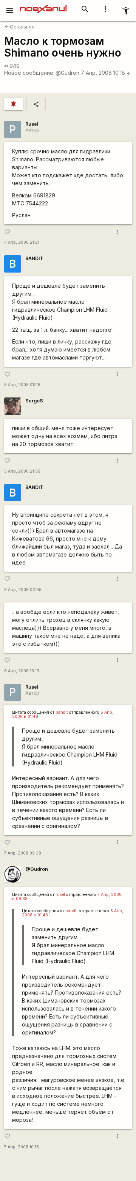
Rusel (31, 124)
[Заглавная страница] (43, 5)
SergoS (34, 401)
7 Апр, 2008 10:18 (106, 72)
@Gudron (67, 72)
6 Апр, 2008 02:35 (23, 589)
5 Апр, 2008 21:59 (22, 471)
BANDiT (34, 258)
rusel (60, 894)
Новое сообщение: (29, 72)
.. (13, 612)
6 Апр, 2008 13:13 (21, 671)
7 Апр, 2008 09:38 (22, 853)
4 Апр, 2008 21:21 (21, 242)
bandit (62, 712)
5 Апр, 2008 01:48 (22, 384)
